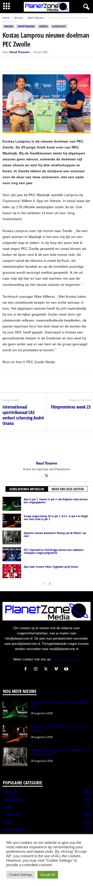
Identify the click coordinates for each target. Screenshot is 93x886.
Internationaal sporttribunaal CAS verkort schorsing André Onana (23, 415)
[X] (19, 64)
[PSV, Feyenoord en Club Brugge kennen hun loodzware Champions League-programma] (11, 554)
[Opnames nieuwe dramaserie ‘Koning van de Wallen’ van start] (11, 537)
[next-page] (49, 583)
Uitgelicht (58, 26)
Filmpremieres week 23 (71, 407)
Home (5, 17)
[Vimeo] (57, 669)
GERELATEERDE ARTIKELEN (26, 489)
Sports (43, 26)
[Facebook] (7, 64)
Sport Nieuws (36, 17)
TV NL (6, 822)
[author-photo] (46, 446)
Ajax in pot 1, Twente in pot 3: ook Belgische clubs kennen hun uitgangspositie (56, 500)
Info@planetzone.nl (66, 659)
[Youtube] (66, 669)
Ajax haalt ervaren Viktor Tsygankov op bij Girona (51, 566)
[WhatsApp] (30, 64)
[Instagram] (37, 669)
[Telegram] (42, 64)
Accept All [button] (47, 875)
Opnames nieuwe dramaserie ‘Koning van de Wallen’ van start (55, 534)
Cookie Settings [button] (20, 875)
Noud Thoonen (20, 52)
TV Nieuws (10, 814)
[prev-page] (43, 583)
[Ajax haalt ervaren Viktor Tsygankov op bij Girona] (11, 571)
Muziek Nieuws (14, 829)
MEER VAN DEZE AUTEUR (68, 489)
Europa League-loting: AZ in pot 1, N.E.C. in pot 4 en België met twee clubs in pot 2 (56, 517)
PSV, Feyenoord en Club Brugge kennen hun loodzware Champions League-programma (54, 551)
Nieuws (18, 17)
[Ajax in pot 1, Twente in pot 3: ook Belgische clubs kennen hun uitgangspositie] (11, 504)
